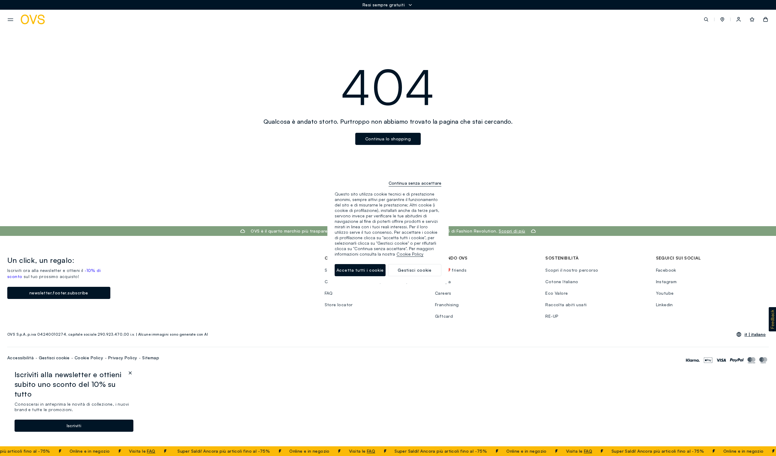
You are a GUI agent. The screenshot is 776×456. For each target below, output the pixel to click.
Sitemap (150, 357)
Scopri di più (512, 230)
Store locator (339, 304)
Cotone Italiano (561, 281)
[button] (722, 19)
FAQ (144, 451)
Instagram (666, 281)
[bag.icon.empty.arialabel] (765, 19)
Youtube (665, 293)
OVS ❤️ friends (451, 270)
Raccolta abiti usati (566, 304)
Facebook (666, 270)
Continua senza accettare (415, 183)
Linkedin (664, 304)
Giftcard (444, 316)
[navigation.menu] (10, 20)
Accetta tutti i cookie (360, 270)
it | (755, 334)
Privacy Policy (122, 357)
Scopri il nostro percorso (571, 270)
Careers (443, 293)
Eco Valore (556, 293)
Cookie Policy (89, 357)
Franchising (447, 304)
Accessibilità (20, 357)
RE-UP (551, 316)
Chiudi (760, 451)
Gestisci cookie (54, 357)
